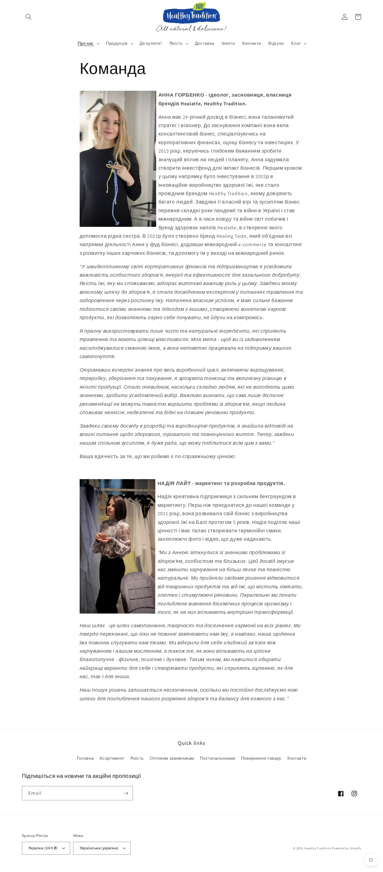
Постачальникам (217, 758)
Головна (85, 758)
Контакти (296, 758)
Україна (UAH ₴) (43, 847)
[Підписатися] (126, 793)
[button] (28, 17)
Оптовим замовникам (172, 758)
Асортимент (112, 758)
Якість (137, 758)
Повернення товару (261, 758)
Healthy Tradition (317, 848)
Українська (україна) (99, 847)
